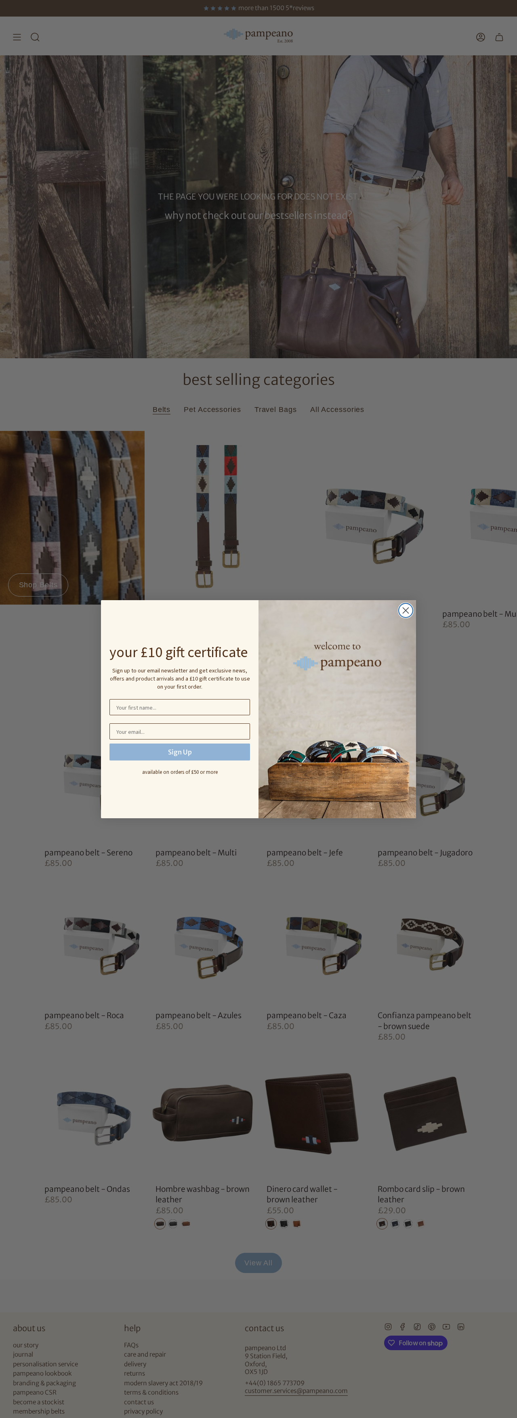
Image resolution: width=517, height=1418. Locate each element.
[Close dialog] (406, 610)
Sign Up (180, 752)
